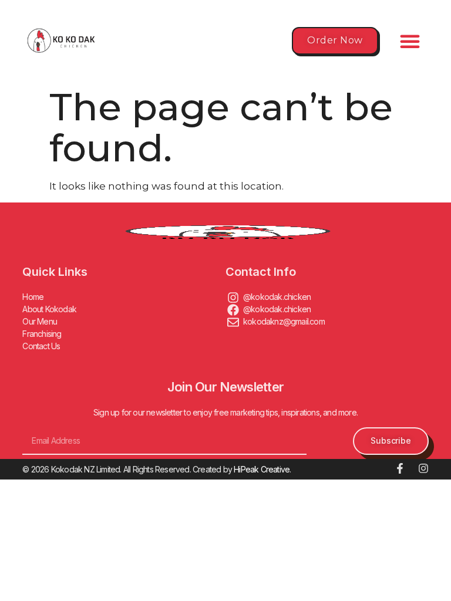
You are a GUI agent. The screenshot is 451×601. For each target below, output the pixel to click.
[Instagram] (423, 468)
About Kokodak (49, 309)
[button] (410, 41)
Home (32, 297)
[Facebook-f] (400, 468)
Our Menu (39, 321)
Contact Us (41, 346)
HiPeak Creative (262, 469)
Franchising (41, 334)
